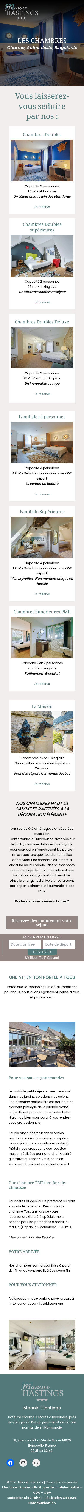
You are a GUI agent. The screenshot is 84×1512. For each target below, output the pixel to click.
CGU (36, 1492)
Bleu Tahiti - (34, 1498)
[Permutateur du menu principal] (75, 11)
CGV (47, 1492)
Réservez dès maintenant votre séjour (42, 922)
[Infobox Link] (42, 171)
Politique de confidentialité (56, 1487)
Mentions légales (16, 1487)
